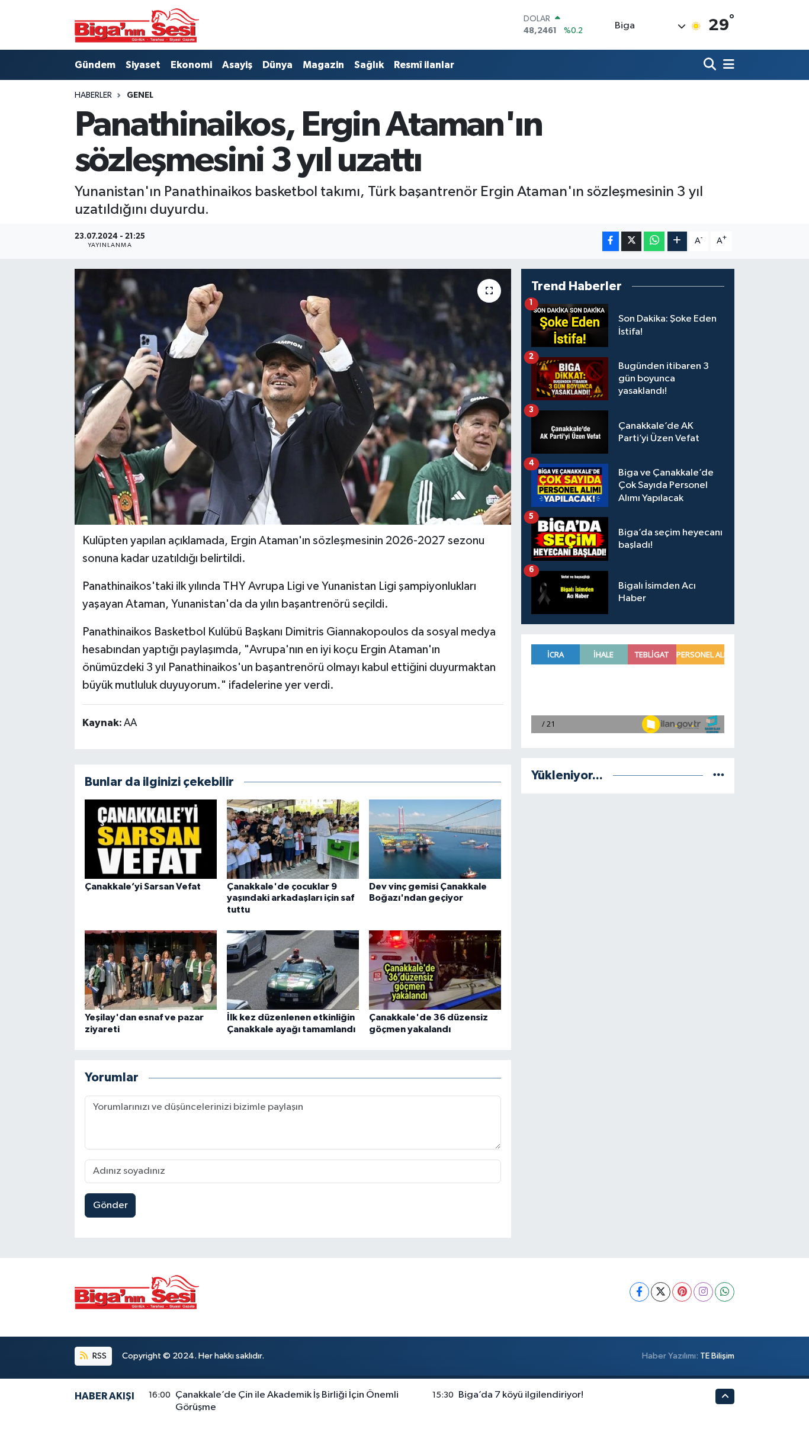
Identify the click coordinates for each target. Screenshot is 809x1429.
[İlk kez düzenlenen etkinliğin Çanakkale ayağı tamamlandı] (293, 970)
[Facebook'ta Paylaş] (610, 241)
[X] (660, 1292)
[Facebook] (639, 1292)
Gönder (110, 1205)
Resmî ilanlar (424, 65)
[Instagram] (703, 1292)
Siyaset (143, 65)
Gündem (95, 65)
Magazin (323, 65)
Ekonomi (191, 65)
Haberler (93, 95)
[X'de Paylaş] (631, 241)
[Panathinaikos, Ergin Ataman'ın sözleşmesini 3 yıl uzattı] (293, 397)
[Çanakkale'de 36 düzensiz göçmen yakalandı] (435, 970)
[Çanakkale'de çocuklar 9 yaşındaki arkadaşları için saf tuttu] (293, 839)
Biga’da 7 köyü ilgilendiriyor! (520, 1395)
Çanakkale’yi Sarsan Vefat (143, 886)
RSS (99, 1355)
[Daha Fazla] (677, 241)
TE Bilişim (717, 1355)
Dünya (277, 65)
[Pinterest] (682, 1292)
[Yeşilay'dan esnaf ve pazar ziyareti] (151, 970)
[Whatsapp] (724, 1292)
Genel (140, 95)
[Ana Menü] (726, 65)
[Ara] (711, 65)
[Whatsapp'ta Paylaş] (654, 241)
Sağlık (369, 65)
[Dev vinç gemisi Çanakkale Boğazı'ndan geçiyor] (435, 839)
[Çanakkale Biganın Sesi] (137, 24)
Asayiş (237, 65)
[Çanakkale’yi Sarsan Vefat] (151, 839)
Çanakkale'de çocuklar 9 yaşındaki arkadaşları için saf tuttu (290, 898)
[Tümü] (718, 775)
